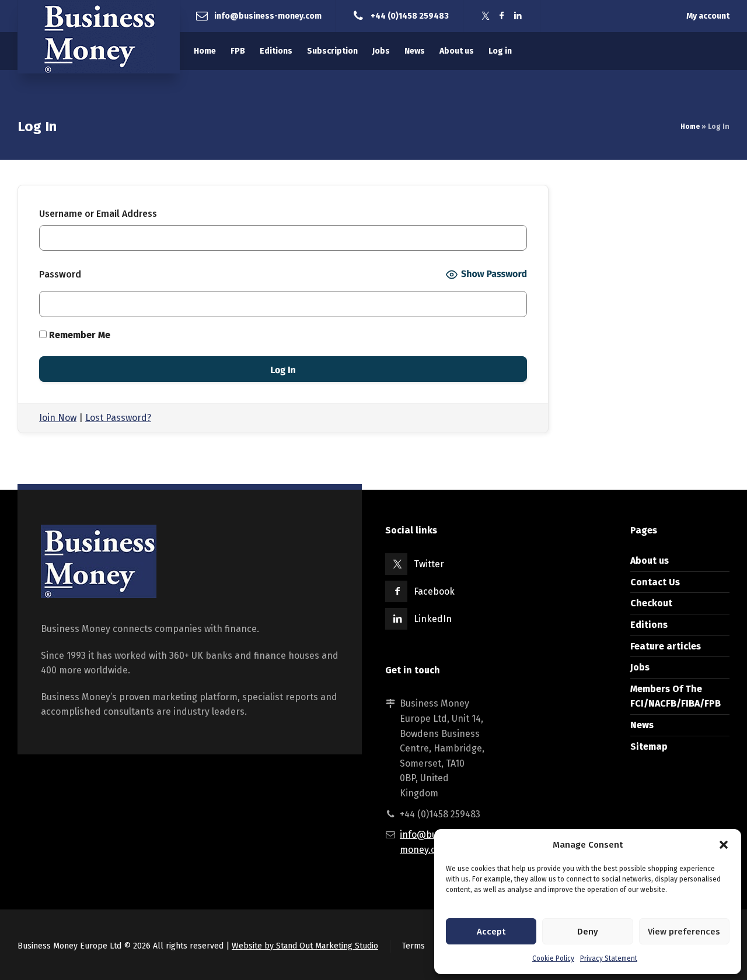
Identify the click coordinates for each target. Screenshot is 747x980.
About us (649, 560)
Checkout (651, 603)
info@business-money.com (268, 15)
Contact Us (655, 582)
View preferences (684, 931)
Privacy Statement (608, 958)
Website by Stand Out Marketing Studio (305, 946)
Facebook (434, 591)
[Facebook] (502, 16)
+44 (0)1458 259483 (410, 15)
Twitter (429, 564)
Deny (587, 931)
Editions (649, 624)
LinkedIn (433, 618)
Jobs (640, 667)
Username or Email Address (98, 213)
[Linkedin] (518, 16)
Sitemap (649, 746)
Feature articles (665, 646)
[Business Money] (98, 36)
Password (60, 274)
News (642, 724)
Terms (413, 946)
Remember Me (78, 334)
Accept (491, 931)
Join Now (57, 417)
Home (690, 126)
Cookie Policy (553, 958)
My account (707, 16)
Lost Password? (118, 417)
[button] (723, 845)
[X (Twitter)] (485, 16)
